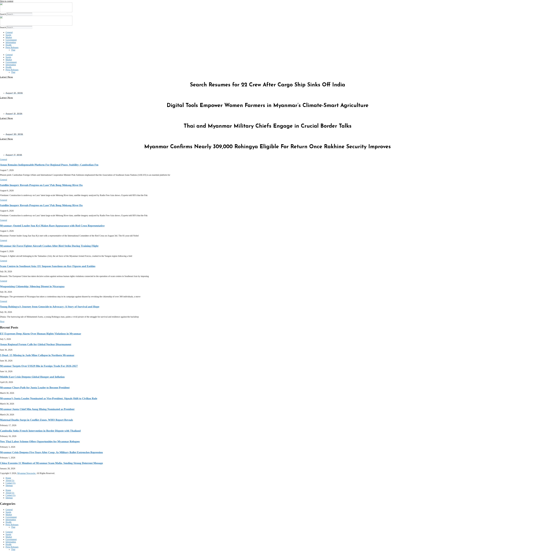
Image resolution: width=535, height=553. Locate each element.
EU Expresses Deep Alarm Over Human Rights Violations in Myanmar (40, 333)
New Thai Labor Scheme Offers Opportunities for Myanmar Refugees (40, 441)
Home (8, 478)
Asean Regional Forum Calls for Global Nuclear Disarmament (35, 344)
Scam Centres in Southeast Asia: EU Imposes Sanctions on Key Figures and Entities (47, 266)
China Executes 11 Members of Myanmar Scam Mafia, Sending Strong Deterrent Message (51, 463)
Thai (13, 50)
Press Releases (12, 47)
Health (8, 45)
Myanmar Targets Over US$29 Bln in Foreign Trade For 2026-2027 (39, 365)
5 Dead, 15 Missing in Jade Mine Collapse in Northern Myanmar (37, 355)
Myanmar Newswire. (26, 473)
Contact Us (10, 483)
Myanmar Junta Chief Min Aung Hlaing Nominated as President (37, 409)
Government (11, 40)
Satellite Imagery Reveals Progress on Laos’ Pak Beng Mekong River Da (41, 185)
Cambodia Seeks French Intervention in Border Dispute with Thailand (40, 430)
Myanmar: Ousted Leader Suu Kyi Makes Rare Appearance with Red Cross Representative (52, 225)
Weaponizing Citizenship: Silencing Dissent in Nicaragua (32, 286)
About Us (10, 480)
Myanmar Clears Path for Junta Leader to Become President (35, 387)
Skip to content (6, 1)
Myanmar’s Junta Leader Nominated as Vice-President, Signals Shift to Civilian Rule (48, 398)
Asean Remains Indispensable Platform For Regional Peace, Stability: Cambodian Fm (49, 164)
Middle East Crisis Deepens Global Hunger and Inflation (32, 376)
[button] (3, 159)
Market (9, 37)
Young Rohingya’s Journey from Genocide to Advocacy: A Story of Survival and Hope (49, 306)
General (9, 32)
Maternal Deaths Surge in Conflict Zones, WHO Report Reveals (36, 419)
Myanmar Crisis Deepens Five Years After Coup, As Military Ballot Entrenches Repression (51, 452)
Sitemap (9, 485)
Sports (8, 35)
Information (11, 42)
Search (3, 14)
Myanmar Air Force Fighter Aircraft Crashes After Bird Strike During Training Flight (49, 245)
